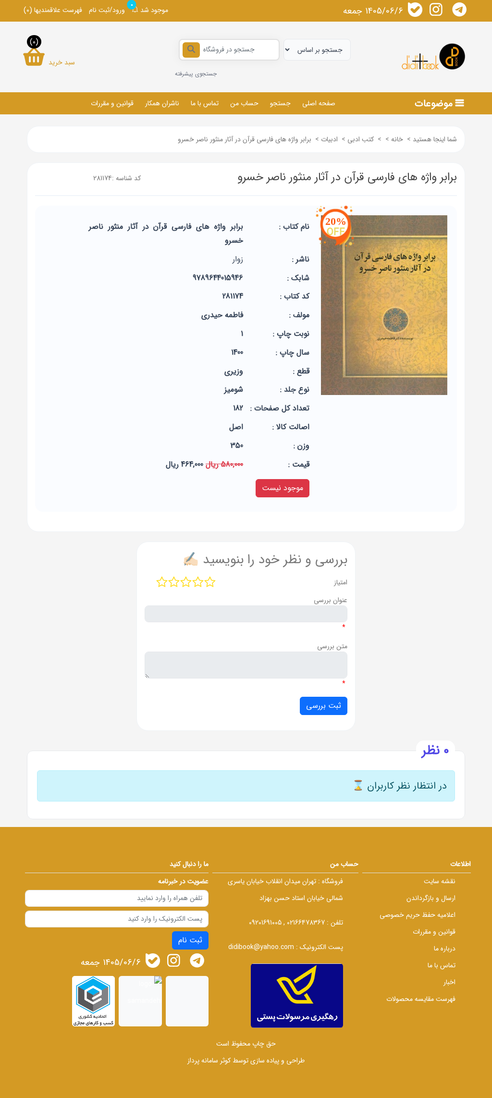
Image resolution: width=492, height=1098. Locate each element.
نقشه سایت (439, 881)
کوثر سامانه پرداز (209, 1060)
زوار (238, 259)
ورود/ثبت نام (107, 10)
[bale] (415, 9)
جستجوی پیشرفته (196, 73)
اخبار (449, 982)
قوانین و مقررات (112, 103)
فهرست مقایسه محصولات (420, 999)
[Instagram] (436, 9)
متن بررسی (332, 646)
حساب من (244, 103)
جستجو (280, 103)
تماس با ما (205, 103)
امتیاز (340, 582)
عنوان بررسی (330, 600)
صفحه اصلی (318, 103)
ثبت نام (190, 940)
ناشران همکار (162, 103)
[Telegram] (459, 9)
